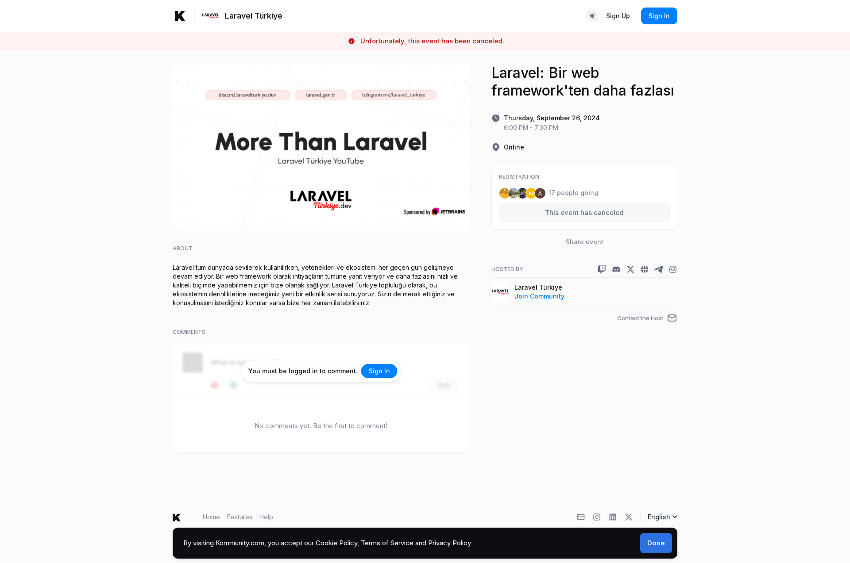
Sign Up (618, 15)
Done (656, 543)
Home (211, 517)
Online (514, 147)
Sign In (659, 15)
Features (239, 517)
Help (266, 517)
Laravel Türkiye (538, 287)
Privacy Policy (449, 543)
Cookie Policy (336, 543)
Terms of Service (387, 543)
